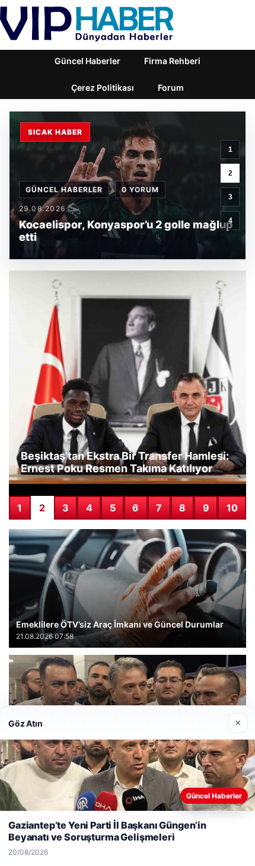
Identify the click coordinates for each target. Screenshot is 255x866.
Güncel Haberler (87, 61)
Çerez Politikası (102, 87)
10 (232, 508)
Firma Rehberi (172, 61)
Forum (171, 87)
